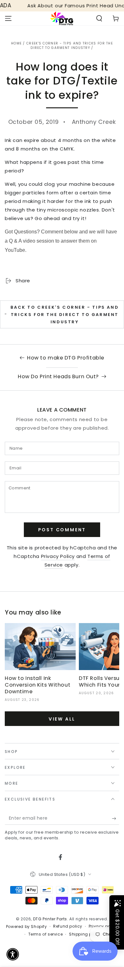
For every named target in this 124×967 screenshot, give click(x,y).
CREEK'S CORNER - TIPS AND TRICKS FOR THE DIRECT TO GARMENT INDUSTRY (69, 45)
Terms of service (45, 934)
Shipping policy (85, 934)
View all (62, 719)
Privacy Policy (58, 556)
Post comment (62, 530)
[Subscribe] (115, 818)
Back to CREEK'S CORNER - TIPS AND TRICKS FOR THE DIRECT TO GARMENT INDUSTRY (64, 314)
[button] (99, 18)
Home (16, 43)
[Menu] (8, 18)
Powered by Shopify (26, 926)
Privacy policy (103, 926)
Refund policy (67, 926)
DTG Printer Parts (50, 919)
